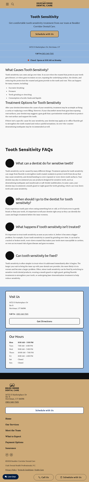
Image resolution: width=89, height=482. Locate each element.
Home (8, 418)
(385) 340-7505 (48, 53)
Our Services (12, 424)
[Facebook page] (6, 454)
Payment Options (14, 442)
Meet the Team (13, 430)
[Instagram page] (11, 454)
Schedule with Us (44, 34)
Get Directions (44, 321)
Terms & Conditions (26, 470)
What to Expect (13, 436)
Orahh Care (39, 470)
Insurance (10, 448)
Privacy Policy (11, 470)
